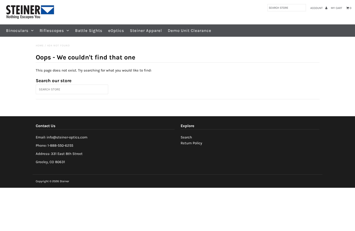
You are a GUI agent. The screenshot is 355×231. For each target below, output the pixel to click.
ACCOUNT (316, 8)
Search (186, 137)
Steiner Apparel (146, 30)
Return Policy (191, 143)
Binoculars (17, 30)
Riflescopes (52, 30)
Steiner (64, 181)
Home (40, 45)
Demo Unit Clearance (189, 30)
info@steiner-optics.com (67, 137)
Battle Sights (88, 30)
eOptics (116, 30)
